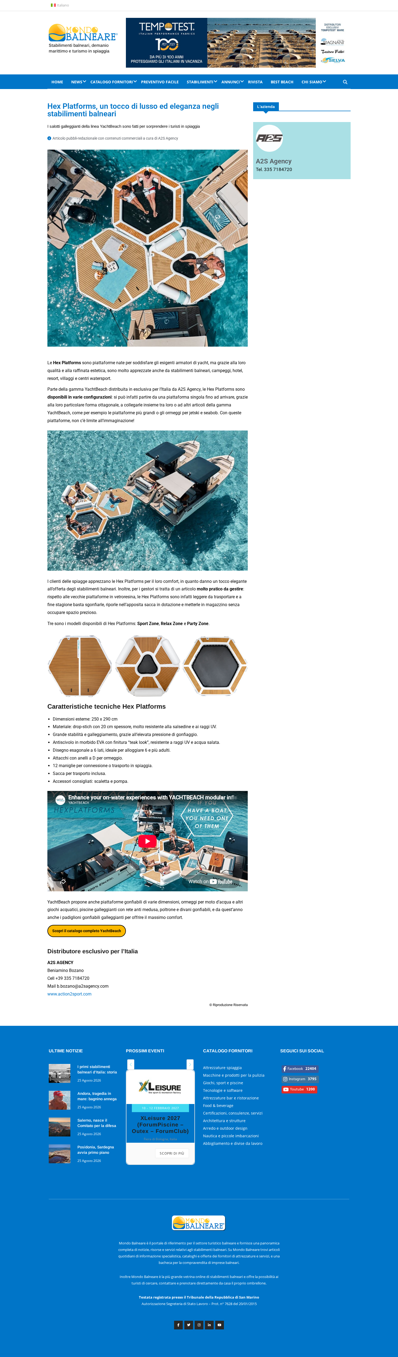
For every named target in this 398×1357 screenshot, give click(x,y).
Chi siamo (312, 81)
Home (57, 81)
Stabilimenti (200, 81)
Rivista (255, 81)
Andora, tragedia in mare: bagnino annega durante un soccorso (97, 1098)
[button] (130, 1064)
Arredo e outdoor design (225, 1128)
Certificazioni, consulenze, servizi (233, 1113)
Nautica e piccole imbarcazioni (231, 1135)
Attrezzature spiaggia (222, 1067)
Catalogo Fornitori (111, 81)
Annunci (230, 81)
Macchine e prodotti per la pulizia (234, 1075)
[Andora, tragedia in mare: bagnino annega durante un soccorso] (61, 1101)
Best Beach (282, 81)
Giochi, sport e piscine (223, 1082)
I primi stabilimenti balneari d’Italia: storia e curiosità (97, 1072)
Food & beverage (218, 1105)
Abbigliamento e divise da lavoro (232, 1143)
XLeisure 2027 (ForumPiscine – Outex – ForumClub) (160, 1124)
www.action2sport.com (69, 994)
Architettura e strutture (224, 1120)
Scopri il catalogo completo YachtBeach (86, 931)
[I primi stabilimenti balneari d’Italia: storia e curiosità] (61, 1074)
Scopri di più (172, 1153)
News (76, 81)
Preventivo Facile (160, 81)
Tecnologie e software (223, 1090)
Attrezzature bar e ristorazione (231, 1097)
